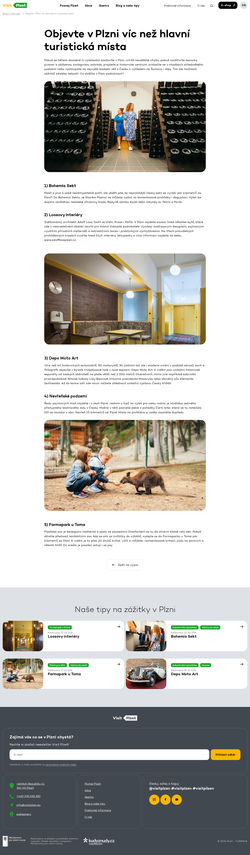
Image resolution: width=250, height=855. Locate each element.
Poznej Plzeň (93, 784)
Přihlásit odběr (226, 754)
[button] (211, 5)
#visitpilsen (203, 788)
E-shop (226, 5)
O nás (88, 817)
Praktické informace (98, 810)
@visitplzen (159, 788)
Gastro (89, 797)
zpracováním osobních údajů (61, 764)
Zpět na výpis (128, 565)
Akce (88, 790)
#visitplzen (181, 788)
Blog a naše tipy (95, 803)
